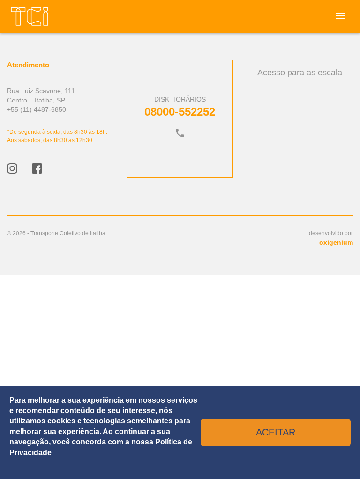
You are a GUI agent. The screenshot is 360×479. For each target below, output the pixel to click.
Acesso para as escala (299, 72)
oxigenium (336, 242)
